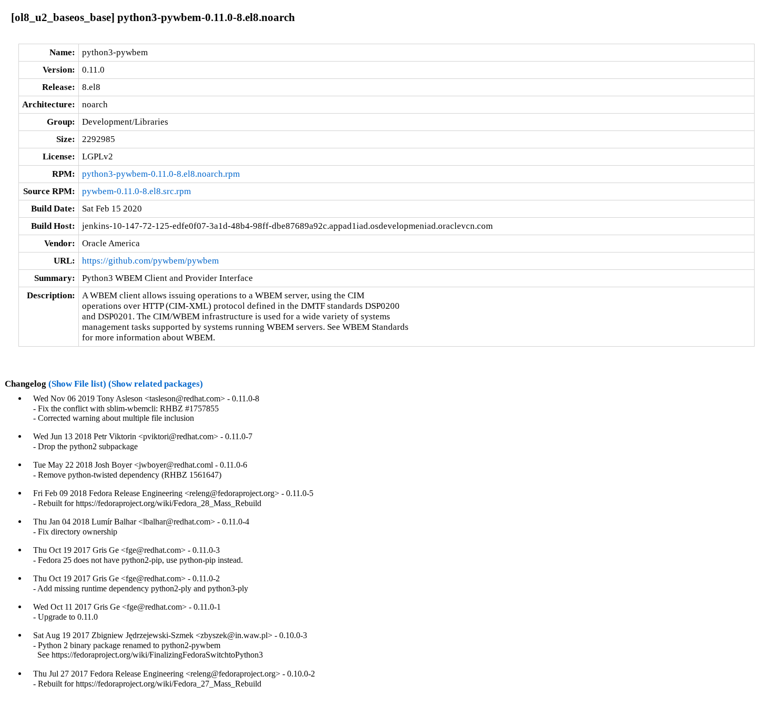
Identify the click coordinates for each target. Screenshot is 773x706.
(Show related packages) (155, 384)
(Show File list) (77, 384)
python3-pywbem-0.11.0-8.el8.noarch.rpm (161, 174)
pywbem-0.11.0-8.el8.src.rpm (136, 191)
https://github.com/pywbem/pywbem (150, 261)
